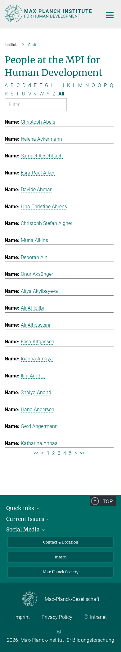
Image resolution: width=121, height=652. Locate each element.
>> (82, 453)
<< (36, 453)
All (61, 94)
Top (108, 501)
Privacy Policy (57, 617)
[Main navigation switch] (110, 15)
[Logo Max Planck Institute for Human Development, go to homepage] (49, 13)
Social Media (23, 529)
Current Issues (26, 519)
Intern (61, 557)
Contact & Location (60, 542)
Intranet (98, 617)
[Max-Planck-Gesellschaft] (33, 599)
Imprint (22, 617)
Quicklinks (20, 508)
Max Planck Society (60, 572)
